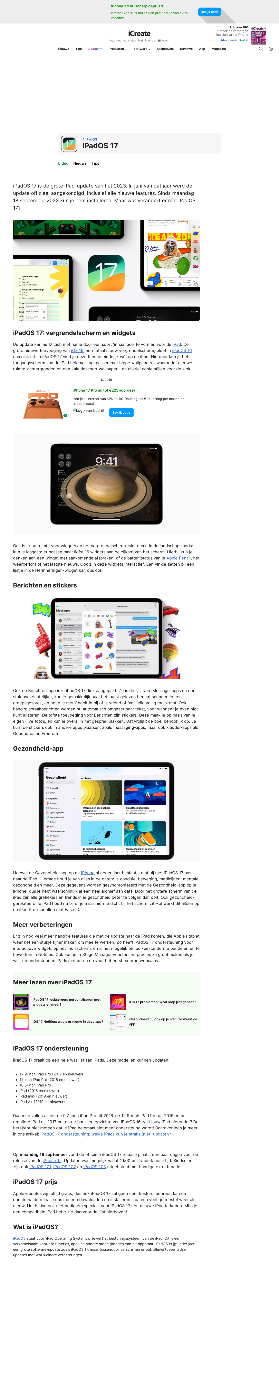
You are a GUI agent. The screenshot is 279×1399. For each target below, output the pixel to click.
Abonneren (229, 40)
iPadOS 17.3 (94, 1166)
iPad (177, 344)
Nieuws (80, 163)
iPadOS (19, 1238)
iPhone (88, 872)
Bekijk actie (210, 12)
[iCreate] (139, 33)
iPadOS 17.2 (64, 1166)
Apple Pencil (178, 558)
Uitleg (63, 163)
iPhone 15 (52, 1160)
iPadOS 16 (182, 350)
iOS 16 (77, 350)
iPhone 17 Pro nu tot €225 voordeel (104, 390)
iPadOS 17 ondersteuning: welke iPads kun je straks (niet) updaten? (105, 1134)
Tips (95, 163)
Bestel (243, 40)
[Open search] (261, 49)
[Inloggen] (271, 49)
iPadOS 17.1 (40, 1166)
